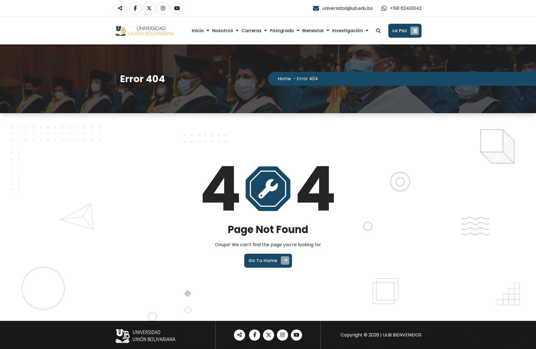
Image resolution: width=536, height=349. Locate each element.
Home (284, 78)
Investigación (347, 30)
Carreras (251, 30)
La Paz (400, 30)
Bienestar (313, 30)
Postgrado (282, 30)
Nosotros (222, 30)
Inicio (198, 30)
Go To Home (262, 260)
